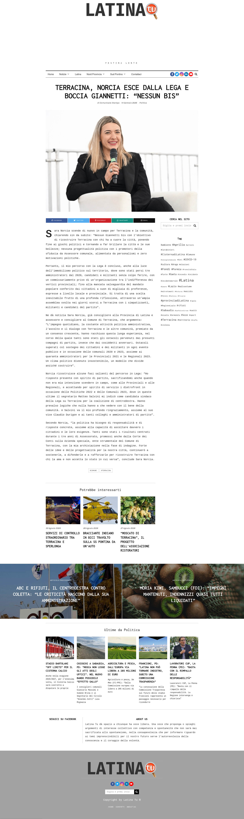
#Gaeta (173, 274)
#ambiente (166, 245)
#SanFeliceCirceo (181, 310)
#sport (192, 315)
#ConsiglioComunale (168, 260)
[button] (194, 225)
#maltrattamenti (167, 291)
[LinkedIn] (186, 74)
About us (131, 807)
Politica (143, 103)
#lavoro (164, 286)
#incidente (193, 274)
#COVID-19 (190, 259)
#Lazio (172, 286)
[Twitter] (177, 74)
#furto (164, 274)
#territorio (184, 320)
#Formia (176, 269)
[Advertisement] (122, 40)
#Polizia (164, 296)
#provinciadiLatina (175, 300)
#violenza (165, 325)
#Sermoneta (175, 315)
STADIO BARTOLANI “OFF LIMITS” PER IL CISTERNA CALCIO (59, 667)
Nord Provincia (94, 74)
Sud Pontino (116, 74)
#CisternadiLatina (173, 254)
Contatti (120, 807)
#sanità (193, 310)
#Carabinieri (167, 250)
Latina (78, 74)
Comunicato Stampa (109, 103)
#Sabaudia (167, 310)
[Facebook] (172, 74)
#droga (174, 264)
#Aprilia (178, 244)
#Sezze (184, 315)
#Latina (186, 280)
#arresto (190, 245)
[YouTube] (191, 74)
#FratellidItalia (189, 269)
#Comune (93, 470)
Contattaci (136, 74)
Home (51, 74)
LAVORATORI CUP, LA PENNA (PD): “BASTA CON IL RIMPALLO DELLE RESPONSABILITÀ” (182, 671)
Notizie (62, 74)
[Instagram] (181, 74)
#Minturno (178, 291)
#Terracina (106, 470)
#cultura (165, 264)
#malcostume (185, 286)
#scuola (165, 315)
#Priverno (181, 296)
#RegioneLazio (168, 305)
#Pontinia (173, 296)
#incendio (182, 274)
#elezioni (184, 264)
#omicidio (188, 291)
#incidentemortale (169, 281)
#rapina (193, 301)
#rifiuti (181, 305)
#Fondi (165, 269)
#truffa (194, 320)
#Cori (179, 260)
